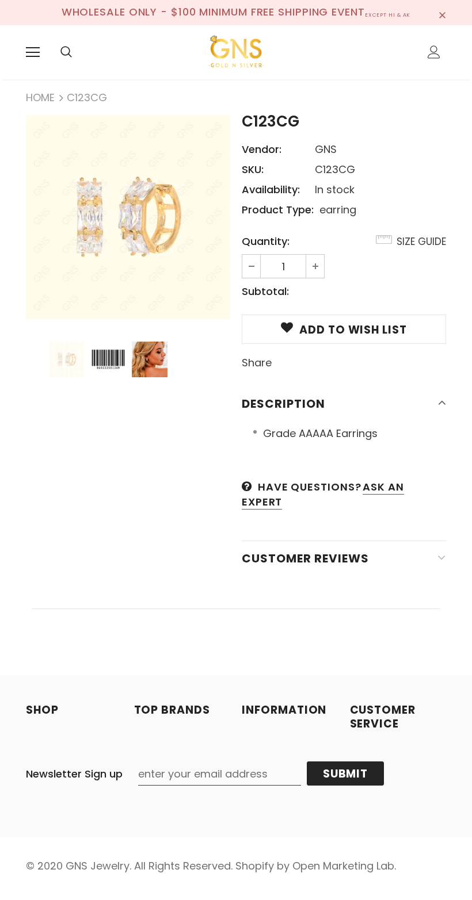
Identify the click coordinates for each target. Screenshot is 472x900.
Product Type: (278, 209)
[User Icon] (434, 52)
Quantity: (266, 241)
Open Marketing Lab (343, 866)
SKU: (253, 169)
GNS (326, 149)
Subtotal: (265, 291)
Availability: (271, 189)
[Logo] (236, 52)
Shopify (254, 866)
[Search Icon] (66, 52)
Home (40, 97)
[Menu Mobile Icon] (33, 52)
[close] (442, 12)
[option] (128, 217)
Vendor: (261, 149)
